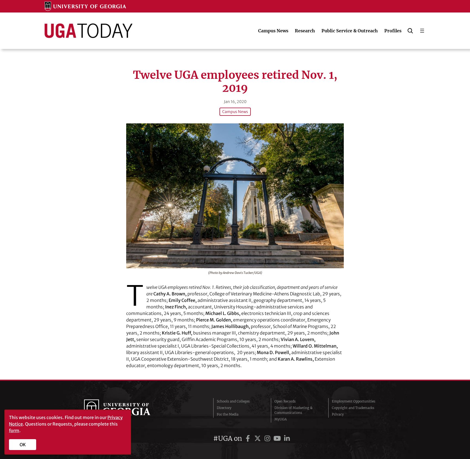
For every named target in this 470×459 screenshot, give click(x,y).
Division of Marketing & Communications (293, 410)
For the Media (228, 414)
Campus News (235, 111)
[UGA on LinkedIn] (287, 438)
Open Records (285, 401)
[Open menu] (422, 30)
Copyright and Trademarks (353, 408)
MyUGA (280, 419)
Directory (224, 408)
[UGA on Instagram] (268, 438)
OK (23, 444)
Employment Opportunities (353, 401)
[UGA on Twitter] (258, 438)
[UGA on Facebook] (248, 438)
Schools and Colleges (233, 401)
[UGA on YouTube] (278, 438)
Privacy (338, 414)
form (14, 430)
